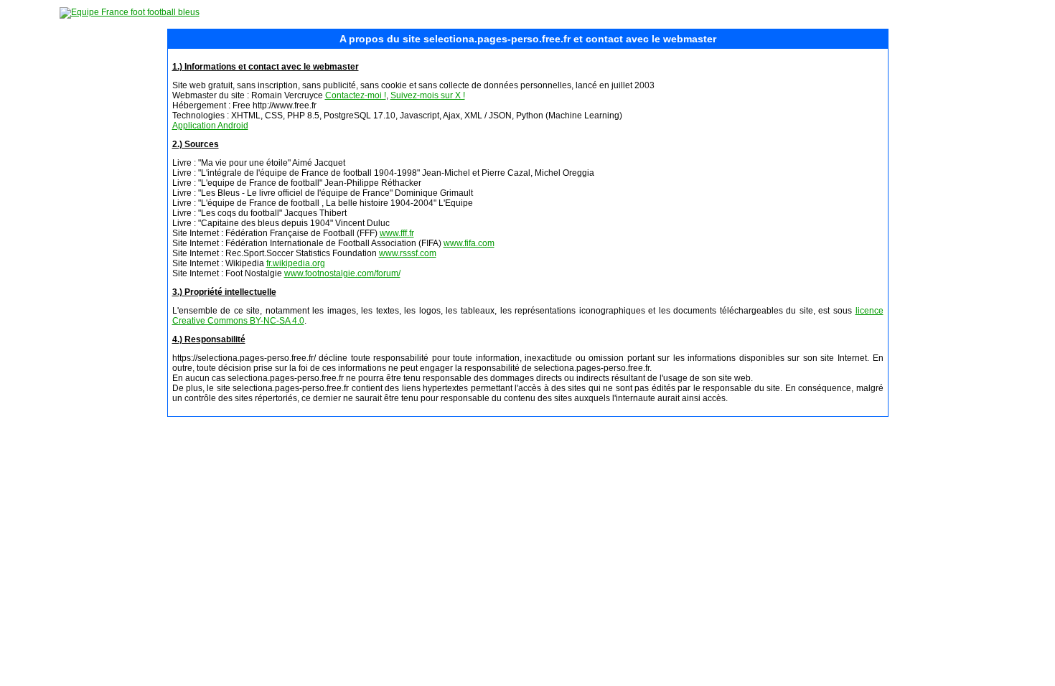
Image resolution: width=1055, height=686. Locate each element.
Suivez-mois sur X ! (427, 95)
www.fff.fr (397, 233)
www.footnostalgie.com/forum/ (342, 273)
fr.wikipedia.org (295, 263)
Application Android (210, 126)
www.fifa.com (469, 243)
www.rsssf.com (407, 253)
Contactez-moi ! (355, 95)
